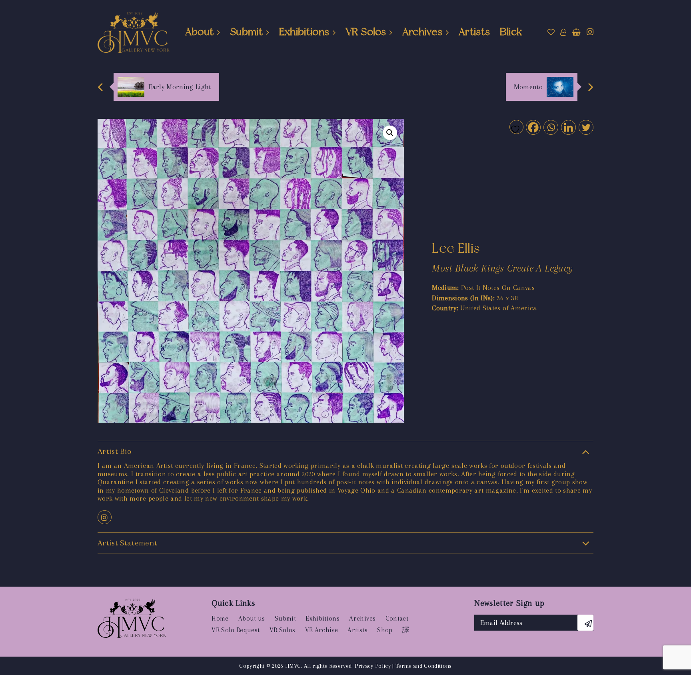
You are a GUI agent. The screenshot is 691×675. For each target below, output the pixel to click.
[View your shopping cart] (576, 32)
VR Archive (321, 630)
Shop (384, 630)
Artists (474, 31)
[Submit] (585, 623)
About (199, 31)
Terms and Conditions (423, 666)
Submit (246, 31)
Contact (396, 618)
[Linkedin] (568, 127)
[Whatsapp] (550, 127)
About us (251, 618)
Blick (511, 31)
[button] (390, 133)
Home (220, 618)
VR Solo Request (236, 630)
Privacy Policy (373, 666)
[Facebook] (533, 127)
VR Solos (366, 31)
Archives (422, 31)
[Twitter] (586, 127)
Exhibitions (304, 31)
